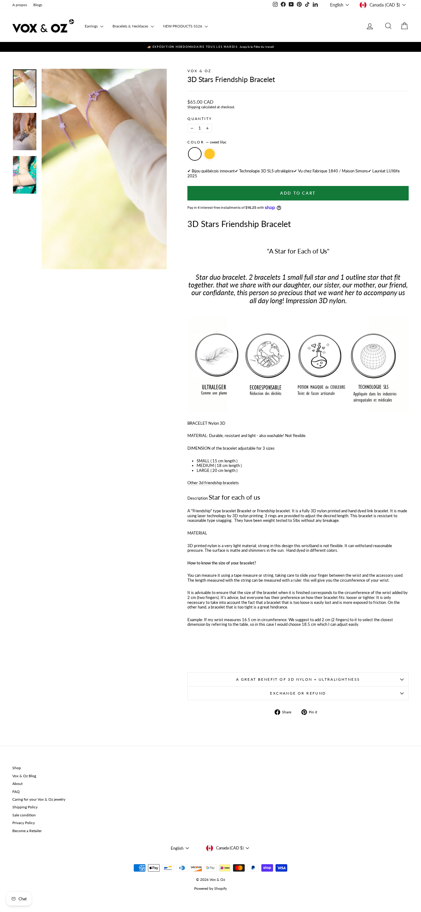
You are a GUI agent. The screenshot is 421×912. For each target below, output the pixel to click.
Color (206, 142)
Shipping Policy (25, 807)
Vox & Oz (199, 70)
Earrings (92, 26)
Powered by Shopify (210, 888)
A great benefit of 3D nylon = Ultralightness (298, 679)
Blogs (37, 4)
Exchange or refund (298, 693)
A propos (19, 4)
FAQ (16, 791)
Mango (209, 154)
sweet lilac (195, 154)
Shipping (193, 107)
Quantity (199, 119)
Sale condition (24, 815)
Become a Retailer (27, 830)
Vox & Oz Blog (24, 776)
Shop (16, 768)
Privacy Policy (23, 822)
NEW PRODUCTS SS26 (183, 26)
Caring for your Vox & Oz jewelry (38, 799)
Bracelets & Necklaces (130, 26)
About (17, 783)
